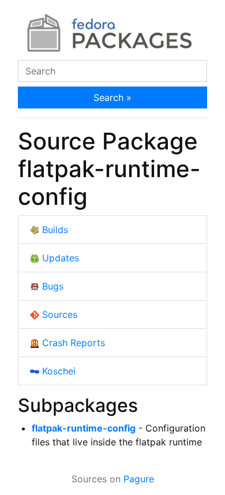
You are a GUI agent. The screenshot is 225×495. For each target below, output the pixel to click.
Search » (112, 97)
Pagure (138, 479)
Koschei (57, 371)
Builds (53, 229)
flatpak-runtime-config (84, 428)
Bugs (51, 286)
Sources (58, 314)
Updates (59, 258)
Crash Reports (72, 342)
